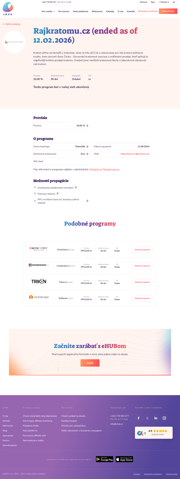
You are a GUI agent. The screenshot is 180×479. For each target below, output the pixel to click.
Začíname (143, 2)
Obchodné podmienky (153, 474)
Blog (153, 2)
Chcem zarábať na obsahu (73, 416)
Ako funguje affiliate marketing (37, 420)
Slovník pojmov (10, 445)
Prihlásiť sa (164, 2)
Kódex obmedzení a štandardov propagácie (81, 430)
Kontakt (131, 11)
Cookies (136, 474)
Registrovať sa (111, 169)
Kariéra (6, 440)
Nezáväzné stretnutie (147, 11)
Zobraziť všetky (158, 434)
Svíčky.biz (63, 298)
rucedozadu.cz (63, 265)
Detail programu (142, 249)
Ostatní (71, 250)
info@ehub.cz (116, 424)
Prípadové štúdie (31, 425)
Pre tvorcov (63, 11)
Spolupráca (8, 435)
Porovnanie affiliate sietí (34, 435)
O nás (120, 11)
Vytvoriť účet (168, 11)
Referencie (97, 11)
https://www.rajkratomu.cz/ (135, 153)
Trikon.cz (63, 282)
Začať (90, 363)
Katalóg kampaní (69, 420)
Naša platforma (80, 11)
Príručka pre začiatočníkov (73, 425)
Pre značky (47, 11)
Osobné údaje (171, 474)
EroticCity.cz (63, 249)
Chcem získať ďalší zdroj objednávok (40, 416)
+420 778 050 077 (49, 2)
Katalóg (110, 11)
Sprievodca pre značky (33, 440)
